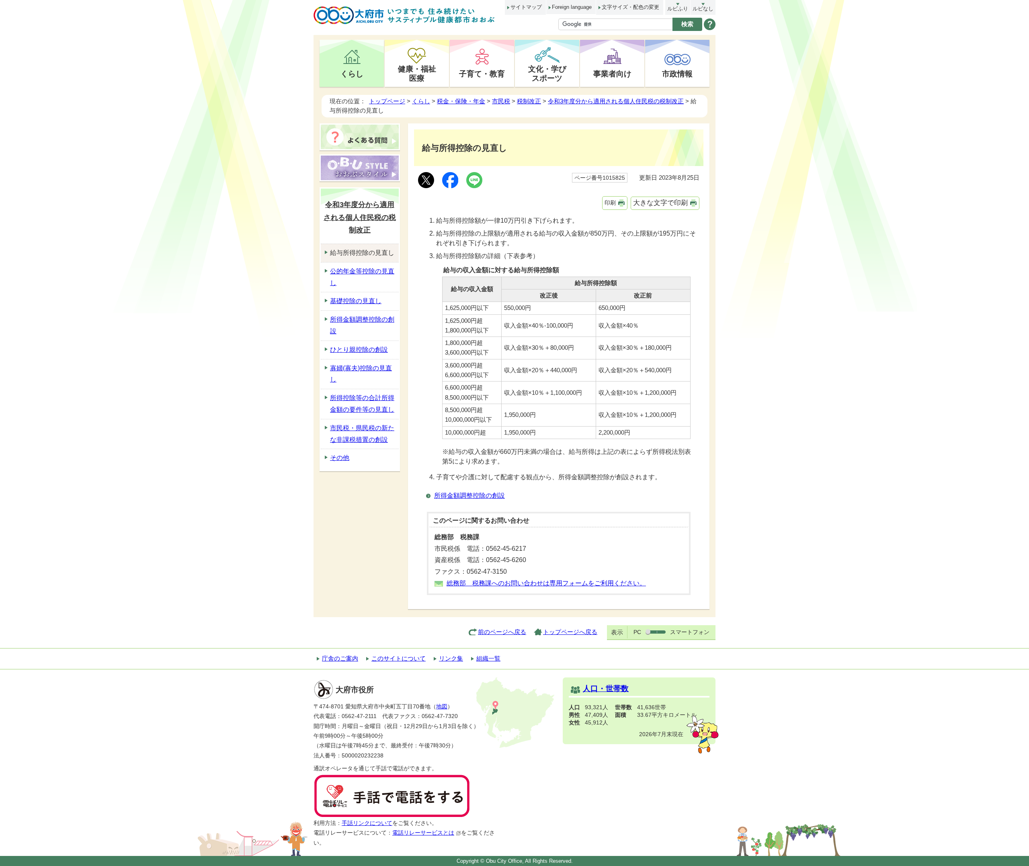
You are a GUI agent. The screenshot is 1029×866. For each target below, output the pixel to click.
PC (637, 632)
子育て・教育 (482, 73)
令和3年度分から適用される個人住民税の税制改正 (616, 101)
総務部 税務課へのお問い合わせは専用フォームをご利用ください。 (546, 583)
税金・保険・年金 (461, 101)
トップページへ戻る (570, 631)
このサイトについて (398, 658)
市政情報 (677, 73)
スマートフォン (689, 632)
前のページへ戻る (502, 631)
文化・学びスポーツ (547, 73)
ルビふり (677, 9)
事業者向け (612, 73)
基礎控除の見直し (355, 301)
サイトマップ (526, 7)
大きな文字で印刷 (660, 203)
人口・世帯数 (606, 688)
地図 (441, 707)
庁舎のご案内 (340, 658)
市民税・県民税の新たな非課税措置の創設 (362, 434)
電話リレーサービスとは (423, 833)
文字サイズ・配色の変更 (630, 7)
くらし (351, 73)
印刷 (610, 202)
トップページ (387, 101)
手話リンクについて (367, 823)
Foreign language (572, 7)
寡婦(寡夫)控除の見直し (361, 374)
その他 (339, 457)
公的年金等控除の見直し (362, 277)
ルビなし (703, 9)
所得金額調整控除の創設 (469, 495)
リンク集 (451, 658)
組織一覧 (488, 658)
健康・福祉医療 (417, 73)
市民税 (501, 101)
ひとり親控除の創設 (359, 349)
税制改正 (529, 101)
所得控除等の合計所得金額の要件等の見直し (362, 403)
